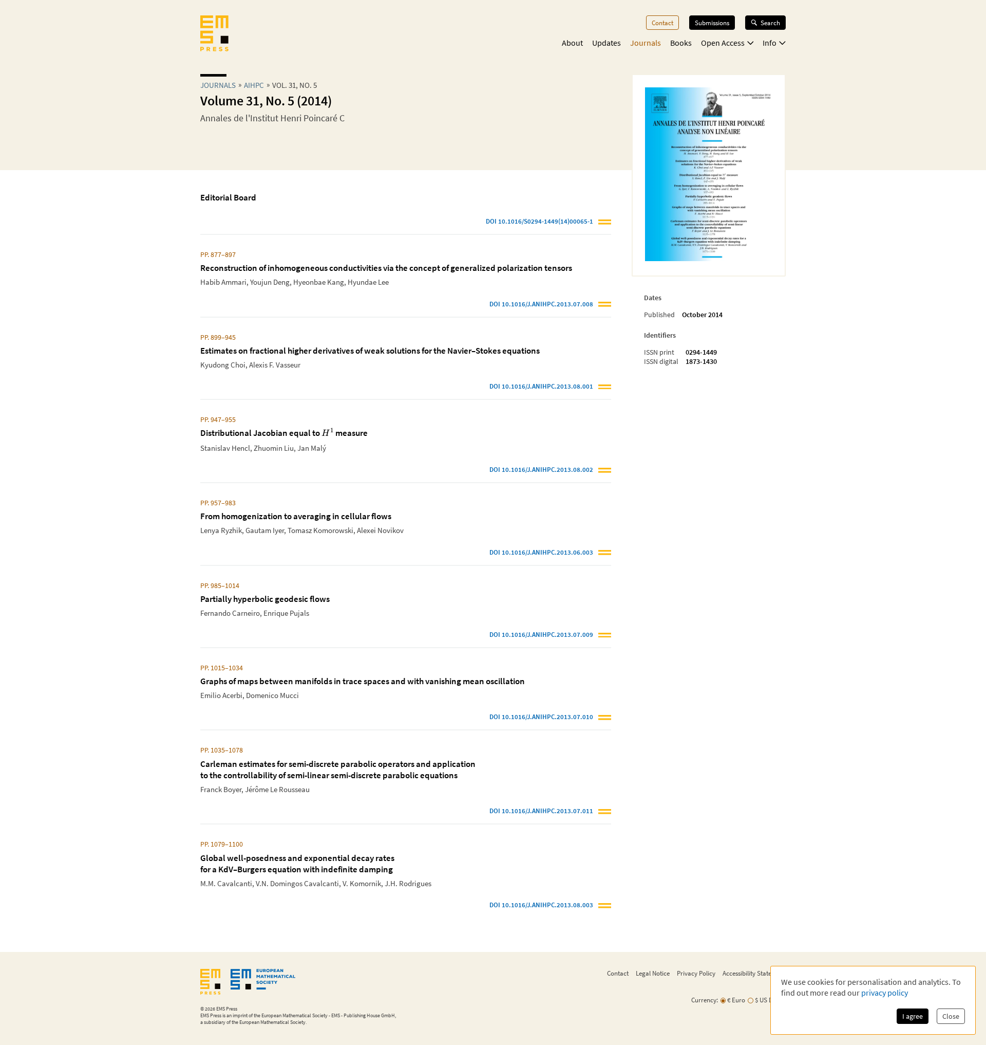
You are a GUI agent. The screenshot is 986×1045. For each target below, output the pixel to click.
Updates (606, 43)
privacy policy (884, 992)
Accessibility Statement (754, 973)
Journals (645, 43)
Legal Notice (653, 973)
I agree (912, 1016)
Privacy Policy (696, 973)
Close (950, 1016)
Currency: (704, 1000)
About (572, 43)
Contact (662, 23)
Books (681, 43)
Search (770, 23)
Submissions (712, 23)
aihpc (254, 85)
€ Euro (736, 1000)
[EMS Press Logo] (214, 34)
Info (769, 43)
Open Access (723, 43)
